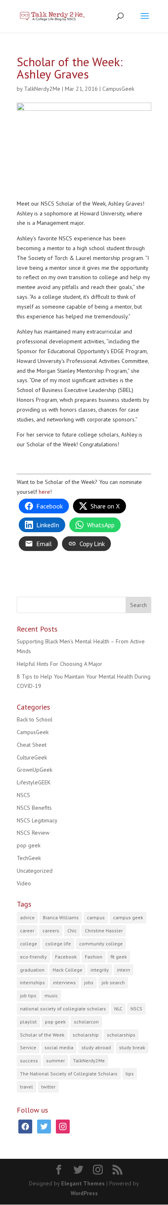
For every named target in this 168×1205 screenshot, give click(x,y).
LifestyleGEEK (34, 782)
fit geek (119, 957)
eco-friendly (33, 957)
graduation (32, 970)
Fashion (93, 957)
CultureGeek (32, 757)
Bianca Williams (61, 917)
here (44, 491)
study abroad (96, 1047)
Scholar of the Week (42, 1035)
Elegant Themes (83, 1183)
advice (27, 917)
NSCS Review (33, 832)
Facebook (66, 957)
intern (123, 970)
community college (101, 944)
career (27, 930)
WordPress (84, 1193)
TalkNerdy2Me (42, 88)
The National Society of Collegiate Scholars (68, 1074)
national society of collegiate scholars (63, 1009)
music (51, 995)
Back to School (35, 719)
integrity (100, 970)
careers (50, 930)
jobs (88, 982)
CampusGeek (118, 88)
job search (113, 982)
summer (55, 1060)
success (29, 1060)
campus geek (128, 917)
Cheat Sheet (31, 744)
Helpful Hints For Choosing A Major (59, 663)
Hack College (67, 970)
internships (32, 982)
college (28, 944)
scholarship (86, 1035)
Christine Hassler (104, 930)
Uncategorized (35, 870)
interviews (64, 982)
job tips (28, 995)
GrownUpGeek (34, 769)
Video (24, 883)
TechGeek (29, 858)
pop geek (28, 845)
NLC (118, 1009)
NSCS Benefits (34, 807)
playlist (28, 1022)
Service (28, 1047)
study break (132, 1047)
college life (58, 944)
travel (26, 1087)
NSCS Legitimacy (37, 820)
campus (96, 917)
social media (58, 1047)
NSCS (23, 795)
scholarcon (86, 1022)
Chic (72, 930)
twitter (48, 1087)
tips (130, 1074)
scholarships (121, 1035)
